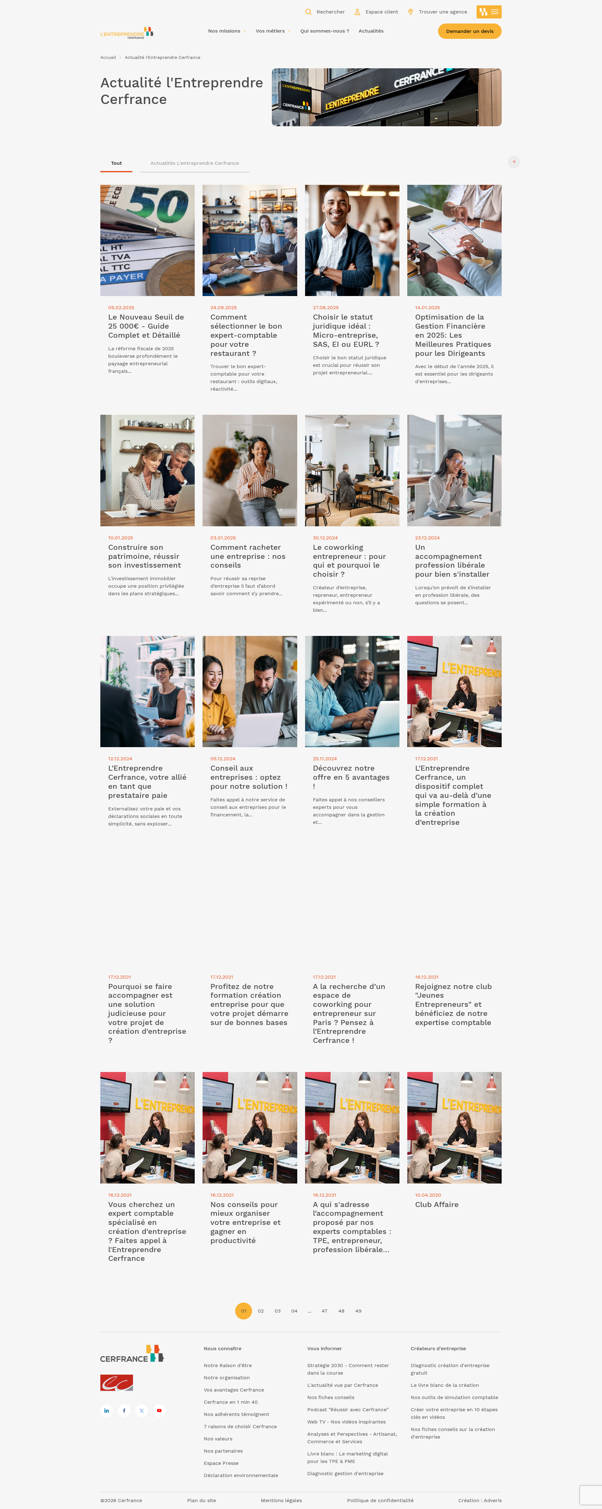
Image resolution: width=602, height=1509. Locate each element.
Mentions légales (281, 1500)
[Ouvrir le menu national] (489, 11)
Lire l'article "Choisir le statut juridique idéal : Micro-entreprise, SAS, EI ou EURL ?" (352, 195)
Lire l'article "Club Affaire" (439, 1076)
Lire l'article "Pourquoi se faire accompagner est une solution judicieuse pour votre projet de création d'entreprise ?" (138, 869)
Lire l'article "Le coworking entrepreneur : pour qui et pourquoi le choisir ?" (352, 425)
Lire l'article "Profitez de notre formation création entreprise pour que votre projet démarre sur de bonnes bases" (246, 869)
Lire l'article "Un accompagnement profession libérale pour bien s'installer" (450, 425)
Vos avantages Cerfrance (234, 1390)
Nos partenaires (223, 1451)
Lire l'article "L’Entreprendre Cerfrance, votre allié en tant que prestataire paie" (141, 647)
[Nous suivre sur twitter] (141, 1410)
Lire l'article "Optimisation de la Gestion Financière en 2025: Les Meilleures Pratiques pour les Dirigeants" (446, 199)
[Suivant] (514, 161)
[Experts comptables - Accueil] (118, 1383)
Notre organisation (227, 1378)
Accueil (108, 57)
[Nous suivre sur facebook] (124, 1410)
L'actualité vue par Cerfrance (342, 1385)
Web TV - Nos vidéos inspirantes (346, 1422)
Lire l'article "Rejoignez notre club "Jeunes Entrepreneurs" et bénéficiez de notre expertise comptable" (452, 865)
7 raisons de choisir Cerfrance (240, 1426)
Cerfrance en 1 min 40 (231, 1402)
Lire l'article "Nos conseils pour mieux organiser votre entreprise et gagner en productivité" (249, 1083)
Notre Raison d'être (228, 1365)
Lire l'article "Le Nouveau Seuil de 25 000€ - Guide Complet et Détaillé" (145, 192)
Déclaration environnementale (241, 1475)
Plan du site (201, 1500)
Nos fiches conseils (330, 1397)
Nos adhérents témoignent (236, 1414)
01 (243, 1311)
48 (341, 1311)
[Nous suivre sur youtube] (159, 1410)
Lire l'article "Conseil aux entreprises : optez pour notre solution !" (249, 643)
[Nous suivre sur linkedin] (106, 1410)
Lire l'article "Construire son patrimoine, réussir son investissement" (135, 425)
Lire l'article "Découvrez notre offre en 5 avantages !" (348, 643)
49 (358, 1311)
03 (278, 1311)
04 (294, 1311)
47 (324, 1311)
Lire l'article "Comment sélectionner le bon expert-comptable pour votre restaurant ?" (247, 195)
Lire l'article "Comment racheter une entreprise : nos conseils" (248, 422)
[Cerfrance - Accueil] (127, 33)
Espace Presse (221, 1463)
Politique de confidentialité (380, 1500)
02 (261, 1311)
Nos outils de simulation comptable (454, 1397)
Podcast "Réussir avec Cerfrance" (347, 1410)
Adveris (493, 1500)
